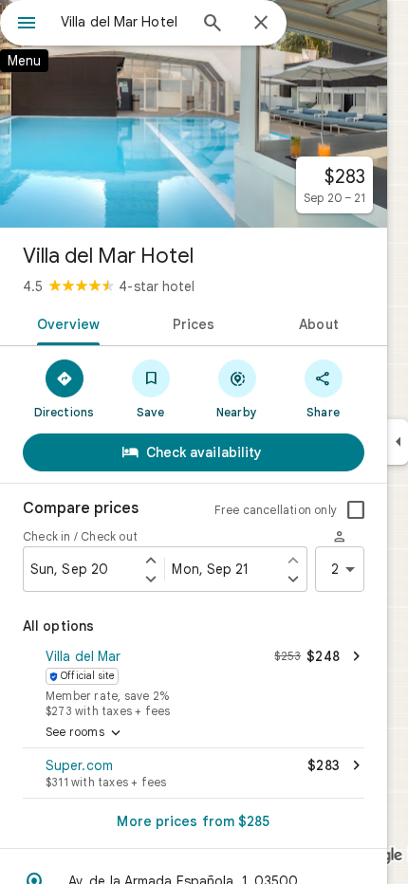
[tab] (65, 322)
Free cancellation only (275, 510)
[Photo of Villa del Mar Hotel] (193, 114)
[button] (193, 681)
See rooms (85, 733)
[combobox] (123, 21)
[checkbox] (355, 510)
